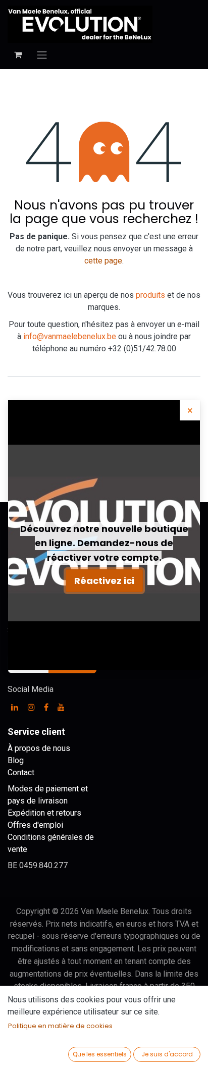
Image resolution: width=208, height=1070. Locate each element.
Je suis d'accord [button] (167, 1054)
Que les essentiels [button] (100, 1054)
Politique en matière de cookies (60, 1026)
